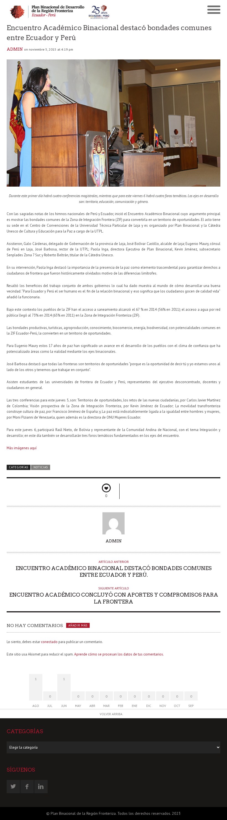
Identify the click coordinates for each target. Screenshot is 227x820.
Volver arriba (111, 714)
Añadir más (77, 625)
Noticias (40, 467)
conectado (49, 641)
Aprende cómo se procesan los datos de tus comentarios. (119, 654)
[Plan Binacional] (60, 11)
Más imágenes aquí (22, 448)
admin (15, 49)
